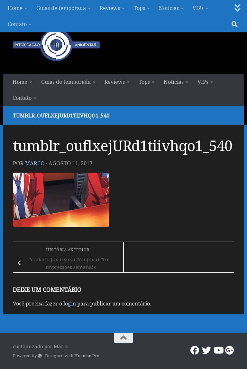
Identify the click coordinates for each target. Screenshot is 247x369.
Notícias (169, 8)
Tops (139, 8)
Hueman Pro (86, 355)
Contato (17, 24)
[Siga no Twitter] (206, 350)
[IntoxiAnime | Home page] (56, 45)
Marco (35, 163)
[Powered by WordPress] (40, 356)
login (69, 303)
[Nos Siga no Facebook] (194, 350)
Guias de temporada (61, 8)
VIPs (198, 8)
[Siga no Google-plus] (229, 350)
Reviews (110, 8)
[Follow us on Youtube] (218, 350)
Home (15, 8)
